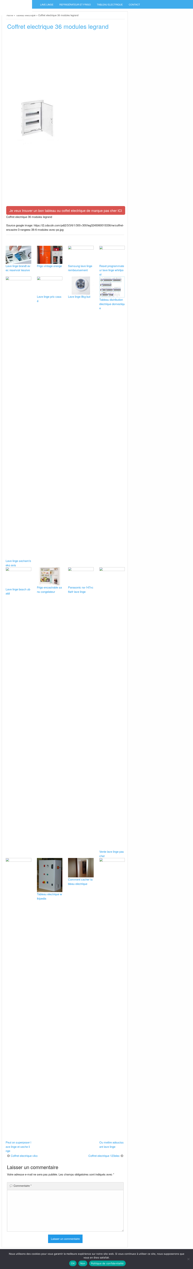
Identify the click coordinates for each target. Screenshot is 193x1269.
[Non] (188, 1259)
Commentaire (22, 1186)
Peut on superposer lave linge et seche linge (18, 1146)
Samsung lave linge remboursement (80, 268)
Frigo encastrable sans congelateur (49, 589)
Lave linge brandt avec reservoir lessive (18, 268)
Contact (134, 4)
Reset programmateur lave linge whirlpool (111, 270)
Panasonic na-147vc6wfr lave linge (80, 589)
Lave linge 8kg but (79, 296)
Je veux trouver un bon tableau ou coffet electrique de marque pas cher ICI (65, 210)
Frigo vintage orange (49, 266)
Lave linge (46, 4)
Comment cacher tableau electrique (80, 881)
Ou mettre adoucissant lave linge (111, 1144)
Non (82, 1263)
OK (73, 1263)
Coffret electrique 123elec (104, 1156)
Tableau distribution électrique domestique (112, 304)
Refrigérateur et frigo (75, 4)
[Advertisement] (65, 61)
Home (10, 15)
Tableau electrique (110, 4)
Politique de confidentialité (107, 1263)
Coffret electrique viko (24, 1156)
